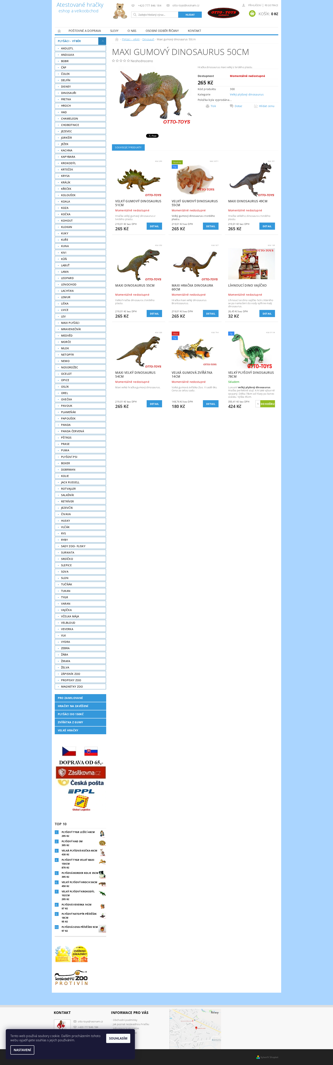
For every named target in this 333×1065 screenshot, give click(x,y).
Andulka (67, 55)
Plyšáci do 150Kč (71, 714)
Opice (65, 380)
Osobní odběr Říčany (162, 31)
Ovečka (66, 399)
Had (64, 112)
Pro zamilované (70, 698)
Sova (64, 571)
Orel (64, 393)
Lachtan (67, 291)
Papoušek (68, 418)
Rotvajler (68, 488)
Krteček (67, 169)
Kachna (66, 150)
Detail (154, 226)
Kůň (64, 259)
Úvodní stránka (59, 30)
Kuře (64, 239)
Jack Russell (70, 482)
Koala (65, 201)
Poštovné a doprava (85, 31)
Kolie (65, 476)
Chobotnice (70, 125)
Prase (65, 444)
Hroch (66, 105)
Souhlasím (118, 1038)
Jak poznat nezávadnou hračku (131, 1024)
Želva (65, 667)
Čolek (65, 74)
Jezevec (66, 131)
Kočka (66, 214)
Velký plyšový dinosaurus (247, 94)
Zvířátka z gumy (70, 722)
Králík (66, 182)
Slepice (66, 565)
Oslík (65, 386)
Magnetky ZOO (72, 686)
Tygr (64, 597)
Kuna (65, 246)
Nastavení (22, 1050)
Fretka (66, 99)
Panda (66, 425)
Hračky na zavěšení (73, 706)
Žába (64, 654)
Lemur (66, 297)
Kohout (67, 220)
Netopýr (67, 354)
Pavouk (66, 406)
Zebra (65, 648)
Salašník (67, 495)
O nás (132, 31)
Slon (64, 578)
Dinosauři (68, 93)
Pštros (66, 437)
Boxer (65, 463)
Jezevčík (67, 508)
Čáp (63, 67)
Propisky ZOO (71, 680)
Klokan (66, 227)
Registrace (271, 5)
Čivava (66, 514)
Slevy (114, 31)
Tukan (66, 591)
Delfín (66, 80)
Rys (63, 533)
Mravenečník (71, 329)
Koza (64, 208)
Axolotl (67, 48)
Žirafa (65, 661)
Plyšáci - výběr (69, 41)
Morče (66, 342)
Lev (63, 316)
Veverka (67, 629)
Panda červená (72, 431)
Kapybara (68, 157)
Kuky (64, 233)
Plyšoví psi (69, 457)
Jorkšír (66, 137)
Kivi (63, 252)
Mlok (65, 348)
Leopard (67, 278)
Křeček (66, 189)
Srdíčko (67, 559)
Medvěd (67, 335)
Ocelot (66, 374)
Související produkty (128, 147)
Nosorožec (69, 367)
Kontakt (194, 31)
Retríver (67, 501)
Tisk (213, 106)
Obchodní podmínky (125, 1020)
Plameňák (68, 412)
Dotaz (238, 106)
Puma (65, 450)
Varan (66, 603)
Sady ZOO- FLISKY (73, 546)
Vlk (63, 635)
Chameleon (69, 118)
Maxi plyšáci (70, 323)
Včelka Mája (70, 616)
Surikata (67, 552)
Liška (65, 303)
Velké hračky (68, 730)
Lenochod (69, 284)
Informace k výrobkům (126, 1028)
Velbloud (68, 622)
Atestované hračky (80, 8)
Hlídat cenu (267, 106)
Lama (65, 271)
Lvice (65, 310)
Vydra (65, 642)
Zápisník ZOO (70, 674)
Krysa (65, 176)
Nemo (65, 361)
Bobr (65, 61)
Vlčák (65, 527)
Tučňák (66, 584)
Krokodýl (68, 163)
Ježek (65, 144)
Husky (65, 520)
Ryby (64, 540)
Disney (66, 86)
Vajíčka (66, 610)
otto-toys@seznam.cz (90, 1021)
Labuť (65, 265)
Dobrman (68, 469)
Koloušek (68, 195)
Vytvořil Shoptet (269, 1057)
